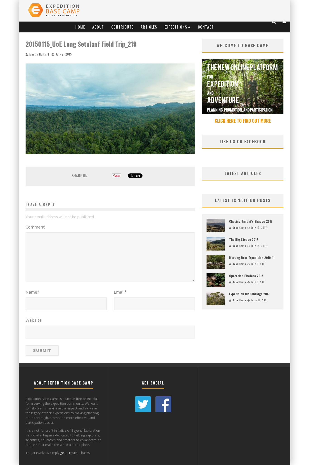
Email (120, 292)
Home (80, 27)
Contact (206, 27)
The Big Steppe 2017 (243, 239)
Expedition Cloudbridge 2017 (249, 293)
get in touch (69, 452)
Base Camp (239, 227)
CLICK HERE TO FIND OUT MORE (243, 120)
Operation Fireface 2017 (246, 275)
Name (32, 292)
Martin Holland (39, 54)
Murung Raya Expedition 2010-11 (251, 257)
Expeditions (175, 27)
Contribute (122, 27)
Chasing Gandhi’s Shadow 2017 (250, 221)
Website (34, 320)
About (98, 27)
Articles (149, 27)
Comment (35, 227)
